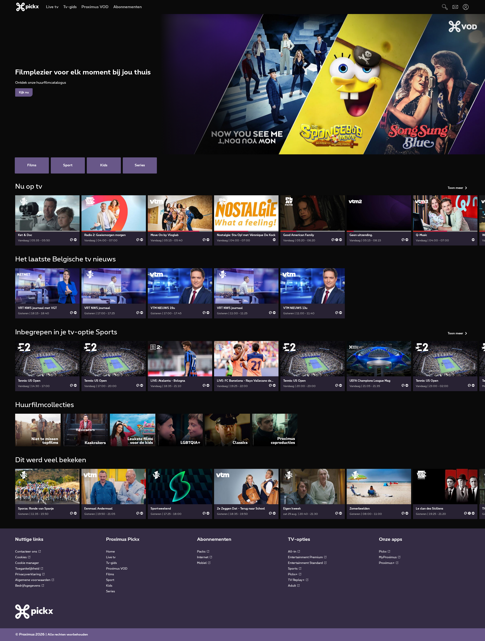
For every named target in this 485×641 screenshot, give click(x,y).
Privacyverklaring (28, 574)
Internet (203, 557)
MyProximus (388, 557)
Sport (110, 580)
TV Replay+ (296, 580)
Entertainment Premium (306, 557)
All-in (292, 551)
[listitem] (38, 430)
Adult (292, 585)
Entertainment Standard (306, 562)
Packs (201, 551)
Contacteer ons (26, 551)
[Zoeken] (445, 7)
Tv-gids (111, 562)
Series (110, 591)
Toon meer (455, 187)
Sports (293, 568)
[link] (47, 220)
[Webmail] (455, 7)
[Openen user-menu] (465, 7)
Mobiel (202, 562)
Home (110, 551)
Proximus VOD (116, 568)
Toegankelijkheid (27, 568)
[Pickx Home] (34, 611)
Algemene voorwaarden (33, 580)
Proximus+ (387, 562)
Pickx (383, 551)
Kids (109, 585)
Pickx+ (293, 574)
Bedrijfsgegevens (28, 585)
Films (110, 574)
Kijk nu (24, 92)
